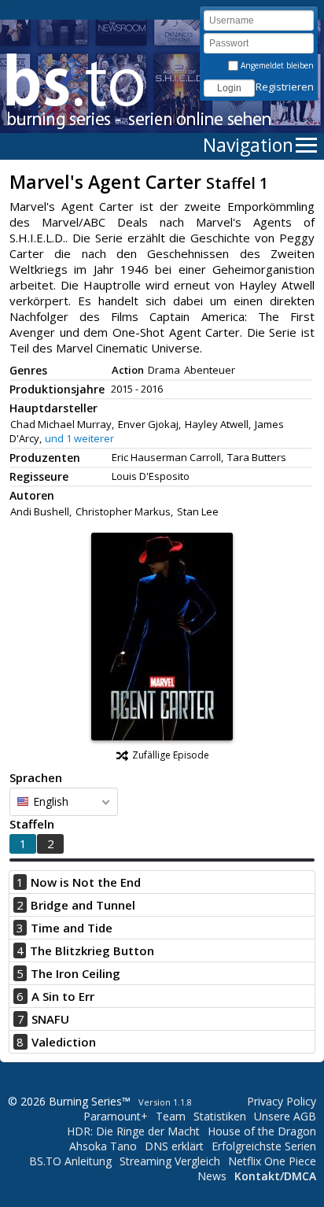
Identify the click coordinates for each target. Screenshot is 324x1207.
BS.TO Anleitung (70, 1160)
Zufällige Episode (170, 755)
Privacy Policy (281, 1101)
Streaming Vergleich (170, 1160)
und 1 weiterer (79, 438)
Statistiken (219, 1116)
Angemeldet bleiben (276, 65)
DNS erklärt (174, 1146)
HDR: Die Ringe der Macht (133, 1131)
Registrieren (285, 86)
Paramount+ (115, 1116)
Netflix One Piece (272, 1160)
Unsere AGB (285, 1116)
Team (171, 1116)
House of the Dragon (262, 1131)
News (211, 1175)
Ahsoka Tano (103, 1146)
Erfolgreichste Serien (264, 1146)
